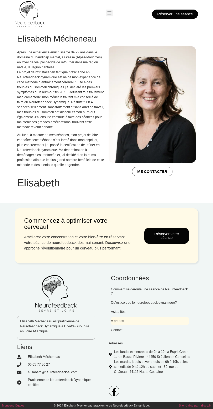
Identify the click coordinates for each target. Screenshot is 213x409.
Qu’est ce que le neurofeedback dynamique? (144, 302)
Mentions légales (13, 405)
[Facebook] (114, 391)
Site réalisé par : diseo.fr (195, 405)
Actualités (118, 311)
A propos (117, 321)
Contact (116, 330)
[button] (109, 13)
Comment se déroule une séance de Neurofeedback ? (149, 291)
